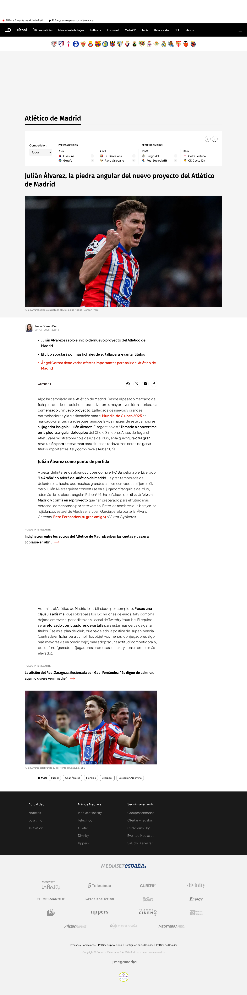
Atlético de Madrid (53, 118)
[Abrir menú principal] (240, 30)
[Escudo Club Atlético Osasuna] (127, 44)
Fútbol (22, 30)
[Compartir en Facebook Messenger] (145, 384)
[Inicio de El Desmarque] (8, 30)
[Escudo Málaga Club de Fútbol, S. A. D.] (120, 44)
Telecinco (85, 820)
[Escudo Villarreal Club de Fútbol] (193, 44)
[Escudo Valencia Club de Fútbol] (186, 44)
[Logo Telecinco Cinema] (148, 912)
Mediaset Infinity (90, 813)
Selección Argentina (130, 778)
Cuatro (83, 828)
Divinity (83, 835)
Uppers (83, 843)
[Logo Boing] (148, 899)
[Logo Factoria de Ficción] (99, 899)
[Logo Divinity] (196, 885)
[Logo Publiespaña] (123, 926)
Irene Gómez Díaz (46, 326)
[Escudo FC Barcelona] (98, 44)
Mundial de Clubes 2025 (122, 415)
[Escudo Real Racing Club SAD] (134, 44)
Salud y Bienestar (139, 843)
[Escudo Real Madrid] (164, 44)
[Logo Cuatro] (148, 885)
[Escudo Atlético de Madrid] (61, 44)
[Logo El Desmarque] (51, 899)
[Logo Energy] (196, 899)
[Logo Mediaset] (123, 868)
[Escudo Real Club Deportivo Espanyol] (90, 44)
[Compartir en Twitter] (136, 384)
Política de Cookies (166, 945)
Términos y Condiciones (83, 945)
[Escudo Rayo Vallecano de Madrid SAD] (142, 44)
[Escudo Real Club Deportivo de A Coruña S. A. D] (149, 44)
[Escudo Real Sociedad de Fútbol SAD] (171, 44)
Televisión (36, 828)
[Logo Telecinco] (99, 885)
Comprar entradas (140, 813)
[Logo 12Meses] (196, 912)
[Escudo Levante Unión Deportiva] (112, 44)
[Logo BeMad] (51, 912)
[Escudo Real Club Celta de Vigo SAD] (68, 44)
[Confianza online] (123, 980)
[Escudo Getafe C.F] (105, 44)
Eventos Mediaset (140, 835)
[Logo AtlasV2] (75, 926)
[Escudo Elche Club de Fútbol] (83, 44)
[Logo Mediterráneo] (171, 926)
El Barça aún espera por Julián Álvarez (73, 20)
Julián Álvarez (72, 778)
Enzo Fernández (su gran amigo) (79, 516)
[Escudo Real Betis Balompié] (156, 44)
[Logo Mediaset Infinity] (51, 885)
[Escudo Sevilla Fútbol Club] (178, 44)
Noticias (35, 813)
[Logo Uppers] (99, 912)
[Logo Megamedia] (125, 962)
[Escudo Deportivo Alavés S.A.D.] (76, 44)
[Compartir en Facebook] (154, 384)
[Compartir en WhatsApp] (128, 384)
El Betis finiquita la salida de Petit (25, 20)
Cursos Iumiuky (138, 828)
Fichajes (91, 778)
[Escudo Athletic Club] (54, 44)
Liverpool (107, 778)
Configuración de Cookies (139, 945)
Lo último (35, 820)
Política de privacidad (110, 945)
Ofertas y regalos (140, 820)
